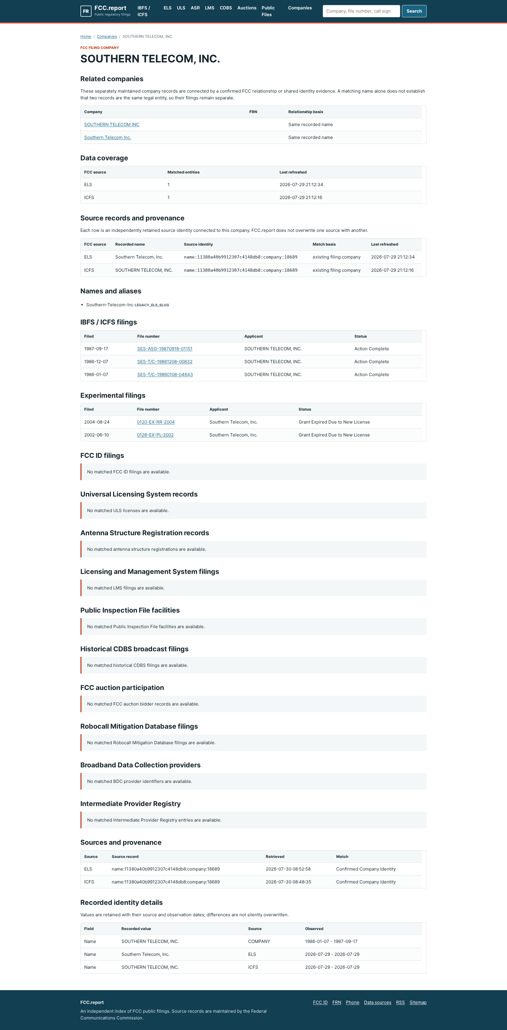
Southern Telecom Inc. (107, 137)
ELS (168, 8)
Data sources (377, 1002)
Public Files (268, 11)
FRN (336, 1002)
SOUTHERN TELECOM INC (111, 124)
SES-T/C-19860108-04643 (165, 374)
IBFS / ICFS (144, 11)
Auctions (246, 8)
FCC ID (320, 1002)
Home (85, 36)
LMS (209, 8)
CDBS (226, 8)
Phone (352, 1002)
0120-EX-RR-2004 (156, 422)
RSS (400, 1002)
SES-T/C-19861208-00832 (164, 361)
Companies (300, 8)
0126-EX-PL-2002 (155, 435)
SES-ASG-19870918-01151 (164, 348)
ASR (195, 8)
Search (414, 11)
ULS (181, 8)
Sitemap (418, 1002)
